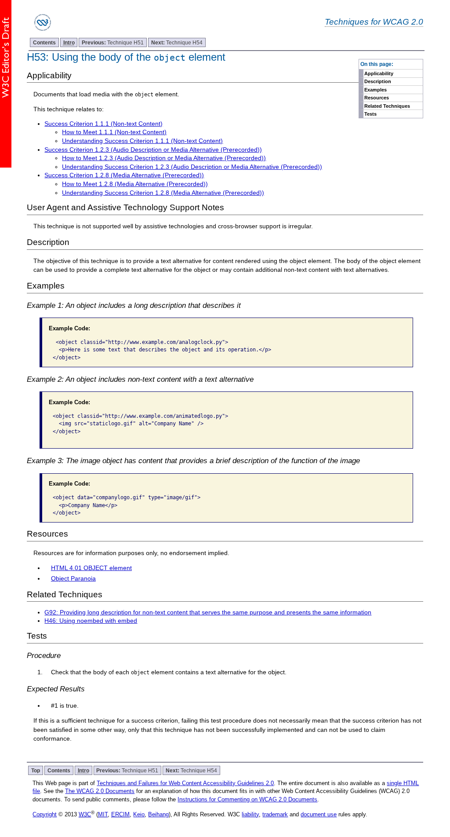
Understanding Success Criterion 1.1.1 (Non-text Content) (142, 140)
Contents (44, 42)
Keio (139, 814)
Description (377, 81)
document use (319, 814)
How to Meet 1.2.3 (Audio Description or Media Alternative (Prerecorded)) (164, 157)
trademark (275, 814)
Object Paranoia (73, 578)
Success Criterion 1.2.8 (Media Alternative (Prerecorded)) (124, 175)
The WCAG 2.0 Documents (99, 791)
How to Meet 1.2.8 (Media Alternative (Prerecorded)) (135, 183)
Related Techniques (387, 106)
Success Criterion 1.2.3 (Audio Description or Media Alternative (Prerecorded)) (153, 149)
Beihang (158, 814)
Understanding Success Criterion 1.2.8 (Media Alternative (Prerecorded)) (163, 192)
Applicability (378, 73)
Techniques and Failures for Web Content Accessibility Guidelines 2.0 (185, 783)
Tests (370, 114)
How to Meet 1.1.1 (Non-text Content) (114, 131)
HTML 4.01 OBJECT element (91, 567)
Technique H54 (177, 42)
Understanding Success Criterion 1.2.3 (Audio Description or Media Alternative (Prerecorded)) (192, 166)
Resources (376, 97)
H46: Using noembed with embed (90, 620)
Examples (375, 89)
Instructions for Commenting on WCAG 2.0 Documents (247, 799)
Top (35, 770)
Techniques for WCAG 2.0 (374, 21)
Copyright (45, 814)
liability (250, 814)
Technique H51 (113, 42)
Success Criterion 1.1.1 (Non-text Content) (103, 123)
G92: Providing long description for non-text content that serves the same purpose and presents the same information (207, 612)
